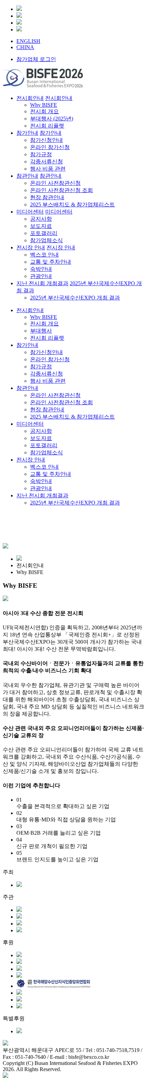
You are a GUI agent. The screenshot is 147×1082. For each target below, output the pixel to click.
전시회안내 (30, 310)
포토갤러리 (43, 445)
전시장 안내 (30, 460)
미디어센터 (30, 424)
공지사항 (41, 431)
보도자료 (41, 438)
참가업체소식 (46, 452)
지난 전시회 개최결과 (42, 495)
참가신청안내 (46, 352)
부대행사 (41, 331)
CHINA (25, 47)
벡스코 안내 (44, 467)
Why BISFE (43, 317)
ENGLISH (28, 41)
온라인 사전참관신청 (55, 395)
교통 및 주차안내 (50, 474)
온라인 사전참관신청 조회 (61, 402)
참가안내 (27, 345)
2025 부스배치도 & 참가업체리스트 (72, 417)
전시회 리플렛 (47, 338)
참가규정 (41, 366)
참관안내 (27, 388)
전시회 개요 (44, 323)
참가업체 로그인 (36, 59)
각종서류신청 (46, 374)
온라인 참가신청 (50, 359)
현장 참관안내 (47, 409)
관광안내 (41, 488)
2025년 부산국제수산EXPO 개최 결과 (75, 503)
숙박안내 (41, 481)
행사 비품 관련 (48, 381)
